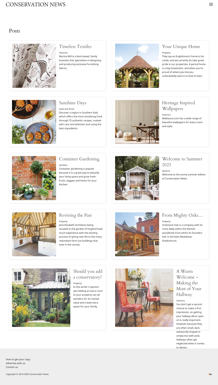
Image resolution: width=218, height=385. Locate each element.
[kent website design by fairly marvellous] (210, 374)
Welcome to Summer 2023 (182, 162)
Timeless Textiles (75, 47)
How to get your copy (18, 359)
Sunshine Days (72, 103)
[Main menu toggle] (211, 4)
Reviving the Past (75, 215)
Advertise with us (15, 363)
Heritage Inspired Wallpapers (178, 106)
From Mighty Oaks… (182, 215)
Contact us (12, 367)
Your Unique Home (181, 47)
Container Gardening (79, 159)
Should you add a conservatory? (87, 274)
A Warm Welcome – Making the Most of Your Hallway (188, 283)
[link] (57, 66)
